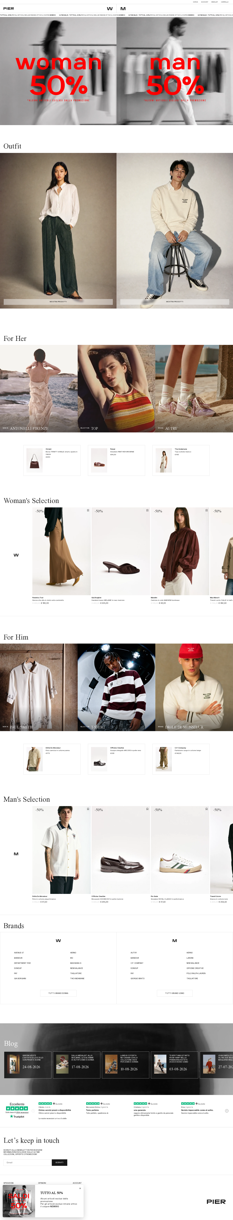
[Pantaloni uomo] (116, 687)
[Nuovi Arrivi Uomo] (39, 687)
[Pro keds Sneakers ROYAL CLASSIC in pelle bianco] (180, 901)
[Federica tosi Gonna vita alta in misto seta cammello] (61, 602)
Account (204, 2)
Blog (75, 1195)
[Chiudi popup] (80, 1188)
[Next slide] (112, 230)
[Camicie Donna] (116, 388)
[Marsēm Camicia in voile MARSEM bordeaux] (180, 602)
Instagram (78, 1187)
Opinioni (42, 1183)
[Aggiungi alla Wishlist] (88, 510)
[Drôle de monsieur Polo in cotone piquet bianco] (61, 901)
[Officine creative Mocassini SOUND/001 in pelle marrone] (121, 901)
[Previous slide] (5, 230)
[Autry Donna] (194, 388)
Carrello (224, 2)
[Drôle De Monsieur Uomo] (194, 687)
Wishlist (214, 2)
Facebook (77, 1191)
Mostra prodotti (58, 302)
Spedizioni (8, 1183)
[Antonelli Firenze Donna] (39, 388)
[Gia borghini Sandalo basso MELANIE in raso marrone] (121, 602)
